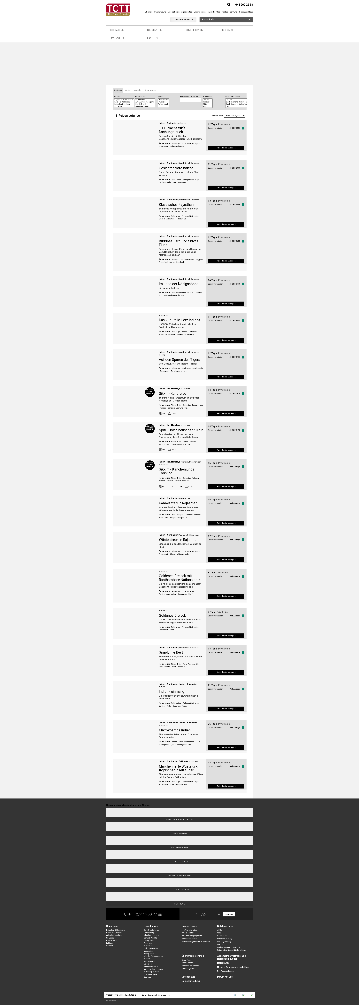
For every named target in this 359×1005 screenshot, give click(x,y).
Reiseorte (154, 29)
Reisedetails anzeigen (226, 148)
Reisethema (140, 96)
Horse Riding (149, 933)
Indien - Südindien (168, 123)
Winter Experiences (151, 972)
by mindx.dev (111, 1001)
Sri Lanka (183, 761)
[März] (207, 104)
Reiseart (226, 29)
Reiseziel (117, 96)
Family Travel (184, 163)
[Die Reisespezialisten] (235, 995)
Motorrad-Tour (150, 961)
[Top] (236, 106)
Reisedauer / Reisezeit (189, 96)
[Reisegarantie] (252, 995)
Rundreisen (148, 943)
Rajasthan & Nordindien (115, 930)
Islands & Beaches (151, 935)
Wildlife (162, 355)
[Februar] (207, 102)
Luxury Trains (149, 940)
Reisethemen (193, 29)
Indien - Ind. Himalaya (169, 388)
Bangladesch (111, 940)
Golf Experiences (151, 948)
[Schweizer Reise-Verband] (243, 995)
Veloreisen (148, 964)
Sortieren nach (216, 115)
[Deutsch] (236, 100)
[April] (207, 106)
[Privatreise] (163, 102)
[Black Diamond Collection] (236, 102)
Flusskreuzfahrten (151, 966)
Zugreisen (148, 977)
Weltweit (109, 946)
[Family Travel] (145, 104)
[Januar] (207, 100)
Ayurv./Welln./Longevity (153, 969)
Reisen (118, 90)
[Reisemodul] (163, 104)
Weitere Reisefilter (232, 96)
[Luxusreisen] (145, 100)
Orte (127, 90)
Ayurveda (117, 38)
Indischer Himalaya (114, 935)
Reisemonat (207, 96)
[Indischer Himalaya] (124, 104)
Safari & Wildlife (150, 938)
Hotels (152, 38)
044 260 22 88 (244, 4)
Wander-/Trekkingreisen (191, 462)
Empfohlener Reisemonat (183, 19)
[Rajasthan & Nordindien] (124, 100)
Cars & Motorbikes (151, 930)
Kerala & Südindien (114, 933)
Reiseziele (116, 29)
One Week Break (150, 974)
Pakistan (109, 943)
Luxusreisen (184, 648)
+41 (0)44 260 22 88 (145, 914)
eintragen (229, 914)
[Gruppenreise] (163, 100)
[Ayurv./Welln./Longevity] (145, 102)
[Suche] (228, 4)
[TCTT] (118, 9)
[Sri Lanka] (124, 106)
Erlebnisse (150, 90)
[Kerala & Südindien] (124, 102)
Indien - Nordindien (168, 163)
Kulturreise (182, 123)
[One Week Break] (145, 106)
